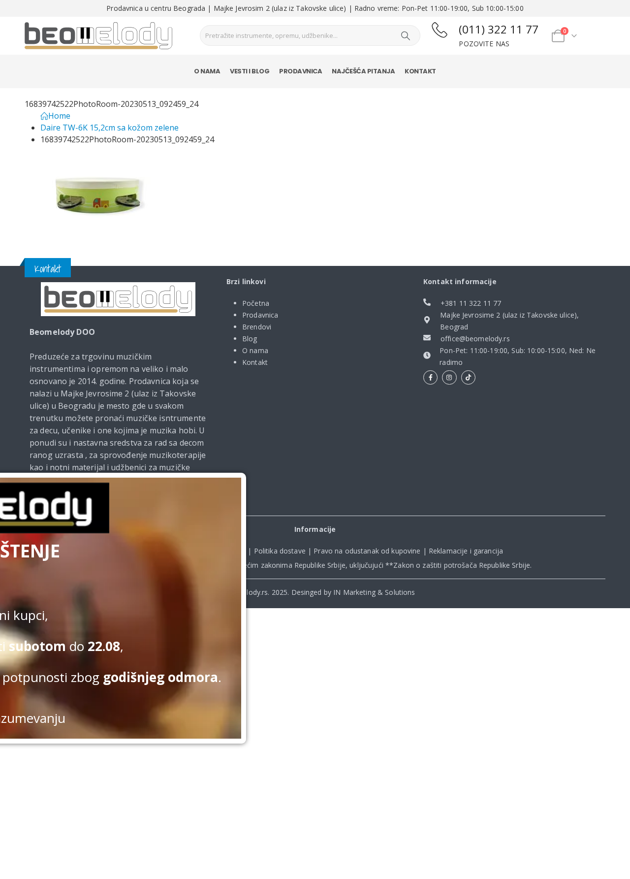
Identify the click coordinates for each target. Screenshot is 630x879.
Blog (249, 338)
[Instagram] (449, 377)
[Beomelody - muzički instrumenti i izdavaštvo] (118, 299)
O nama (207, 71)
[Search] (405, 35)
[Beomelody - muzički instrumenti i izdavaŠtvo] (98, 36)
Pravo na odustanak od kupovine (367, 550)
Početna (255, 303)
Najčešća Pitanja (363, 71)
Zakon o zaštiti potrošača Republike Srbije (461, 565)
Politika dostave (280, 550)
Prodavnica (300, 71)
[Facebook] (430, 377)
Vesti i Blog (249, 71)
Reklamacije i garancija (466, 550)
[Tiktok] (468, 377)
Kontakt (420, 71)
